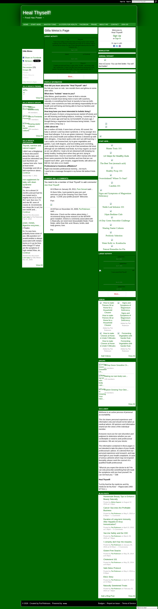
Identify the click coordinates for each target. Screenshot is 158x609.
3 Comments (123, 547)
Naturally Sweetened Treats (115, 585)
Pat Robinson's (73, 39)
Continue (26, 173)
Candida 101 (114, 186)
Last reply (26, 217)
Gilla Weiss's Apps (30, 82)
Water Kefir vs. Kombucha (114, 243)
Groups (25, 70)
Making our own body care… (116, 376)
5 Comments (118, 529)
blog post (80, 54)
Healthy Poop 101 (114, 171)
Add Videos (106, 356)
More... (71, 77)
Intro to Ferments (35, 117)
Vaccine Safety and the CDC (115, 533)
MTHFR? (88, 63)
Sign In (128, 1)
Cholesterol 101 (110, 559)
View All (39, 98)
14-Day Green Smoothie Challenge (114, 220)
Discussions (27, 67)
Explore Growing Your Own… (116, 390)
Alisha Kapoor (116, 502)
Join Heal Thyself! (51, 185)
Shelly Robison (113, 286)
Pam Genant (82, 189)
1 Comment (116, 515)
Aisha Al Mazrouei (120, 270)
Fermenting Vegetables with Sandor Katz (125, 343)
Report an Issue (113, 603)
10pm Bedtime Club (113, 214)
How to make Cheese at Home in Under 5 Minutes (107, 343)
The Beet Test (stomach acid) (113, 163)
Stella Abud (129, 270)
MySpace (29, 61)
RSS (46, 78)
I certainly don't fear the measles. (117, 542)
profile (127, 257)
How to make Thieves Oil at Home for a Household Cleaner (107, 320)
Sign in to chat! (142, 607)
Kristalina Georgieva (113, 263)
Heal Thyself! (37, 12)
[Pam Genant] (26, 92)
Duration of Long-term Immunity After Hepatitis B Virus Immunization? (117, 522)
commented (64, 39)
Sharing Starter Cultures (113, 228)
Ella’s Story (108, 577)
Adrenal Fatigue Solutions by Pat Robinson (74, 56)
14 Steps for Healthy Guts (116, 156)
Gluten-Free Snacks (112, 550)
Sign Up (122, 1)
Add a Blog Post (107, 596)
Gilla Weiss (57, 39)
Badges (101, 603)
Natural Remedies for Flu (114, 249)
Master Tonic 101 (114, 148)
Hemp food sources (88, 39)
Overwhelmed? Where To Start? (113, 178)
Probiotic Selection (114, 235)
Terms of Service (129, 603)
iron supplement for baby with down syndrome (31, 182)
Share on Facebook (33, 58)
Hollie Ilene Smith (109, 270)
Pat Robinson (84, 209)
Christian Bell (113, 257)
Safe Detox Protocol (112, 568)
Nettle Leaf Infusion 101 (113, 207)
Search (156, 1)
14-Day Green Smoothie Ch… (116, 365)
